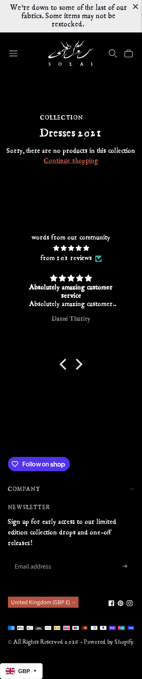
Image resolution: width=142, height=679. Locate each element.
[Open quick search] (112, 53)
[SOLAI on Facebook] (111, 604)
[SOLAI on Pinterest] (120, 604)
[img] (71, 248)
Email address (32, 557)
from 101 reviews (66, 258)
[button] (65, 364)
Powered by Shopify (109, 642)
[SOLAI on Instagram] (130, 604)
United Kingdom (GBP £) (40, 602)
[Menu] (13, 53)
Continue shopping (71, 160)
